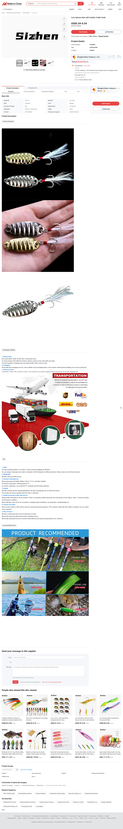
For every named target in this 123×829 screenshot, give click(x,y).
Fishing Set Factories (63, 802)
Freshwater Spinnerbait (91, 793)
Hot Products (17, 816)
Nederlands (65, 818)
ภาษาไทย (91, 818)
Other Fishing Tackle (8, 793)
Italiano (52, 818)
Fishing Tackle (26, 12)
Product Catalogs (27, 769)
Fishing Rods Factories (9, 802)
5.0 (99, 91)
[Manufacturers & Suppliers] (11, 4)
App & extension (99, 9)
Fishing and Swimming (97, 773)
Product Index (92, 816)
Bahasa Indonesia (111, 818)
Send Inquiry (83, 32)
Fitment (4, 773)
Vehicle (63, 773)
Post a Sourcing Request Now (52, 682)
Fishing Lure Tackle (78, 802)
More (3, 810)
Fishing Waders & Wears (25, 793)
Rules (120, 9)
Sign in (119, 5)
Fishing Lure (34, 12)
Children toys (5, 776)
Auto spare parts (36, 773)
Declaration (80, 822)
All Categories (8, 9)
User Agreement (71, 822)
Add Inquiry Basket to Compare (35, 70)
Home (3, 12)
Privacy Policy (88, 822)
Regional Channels (82, 816)
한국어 (76, 818)
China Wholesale (54, 816)
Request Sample (103, 36)
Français (38, 818)
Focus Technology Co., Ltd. (49, 822)
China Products (26, 816)
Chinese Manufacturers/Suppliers (40, 816)
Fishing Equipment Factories (28, 802)
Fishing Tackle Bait (106, 802)
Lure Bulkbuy (39, 806)
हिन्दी (86, 818)
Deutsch (58, 818)
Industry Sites (73, 816)
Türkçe (96, 818)
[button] (82, 91)
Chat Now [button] (110, 32)
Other (33, 776)
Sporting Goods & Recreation (14, 12)
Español (25, 818)
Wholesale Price (64, 816)
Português (31, 818)
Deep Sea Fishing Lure (75, 793)
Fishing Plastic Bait (26, 806)
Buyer (79, 9)
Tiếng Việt (102, 818)
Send (15, 682)
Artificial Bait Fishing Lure (10, 806)
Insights (107, 816)
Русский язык (45, 818)
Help (89, 9)
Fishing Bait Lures (92, 802)
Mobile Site (100, 816)
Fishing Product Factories (46, 802)
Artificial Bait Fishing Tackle (57, 793)
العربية (71, 818)
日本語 (81, 818)
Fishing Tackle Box (40, 793)
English (19, 818)
